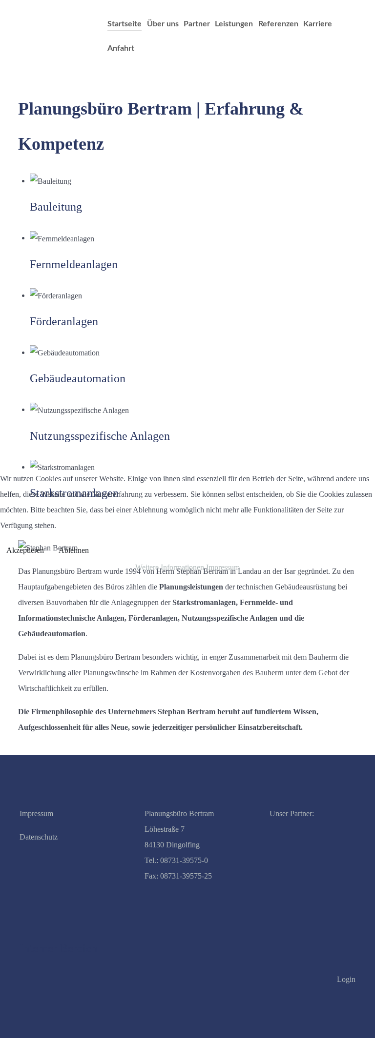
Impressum (223, 567)
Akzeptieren (25, 550)
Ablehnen (74, 550)
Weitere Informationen (169, 567)
